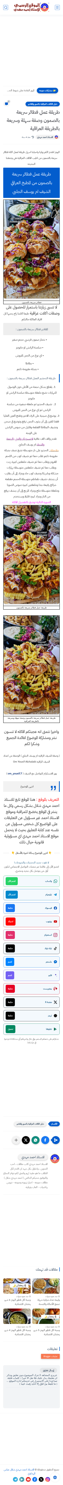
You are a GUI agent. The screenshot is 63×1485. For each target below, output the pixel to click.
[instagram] (47, 1479)
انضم (10, 961)
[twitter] (41, 1479)
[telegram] (15, 1479)
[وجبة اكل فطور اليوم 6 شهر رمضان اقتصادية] (17, 1286)
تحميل (10, 1029)
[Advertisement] (31, 52)
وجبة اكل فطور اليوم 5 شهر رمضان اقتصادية (46, 1332)
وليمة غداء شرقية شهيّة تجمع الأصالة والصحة (48, 1302)
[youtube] (28, 1479)
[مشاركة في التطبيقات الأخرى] (16, 1140)
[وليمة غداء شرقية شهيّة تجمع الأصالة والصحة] (46, 1286)
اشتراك (10, 921)
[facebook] (34, 1479)
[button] (45, 1140)
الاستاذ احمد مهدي (45, 137)
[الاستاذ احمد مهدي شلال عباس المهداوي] (31, 7)
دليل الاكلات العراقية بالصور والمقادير (42, 104)
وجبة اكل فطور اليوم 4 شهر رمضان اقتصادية (17, 1332)
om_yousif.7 (15, 773)
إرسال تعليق (48, 1370)
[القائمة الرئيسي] (57, 7)
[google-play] (21, 1479)
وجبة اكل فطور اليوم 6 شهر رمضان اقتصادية (17, 1302)
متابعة (10, 908)
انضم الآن (12, 881)
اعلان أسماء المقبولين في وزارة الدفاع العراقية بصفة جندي (19, 90)
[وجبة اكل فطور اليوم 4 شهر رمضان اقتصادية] (17, 1316)
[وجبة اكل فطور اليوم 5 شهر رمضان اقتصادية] (46, 1316)
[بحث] (5, 7)
